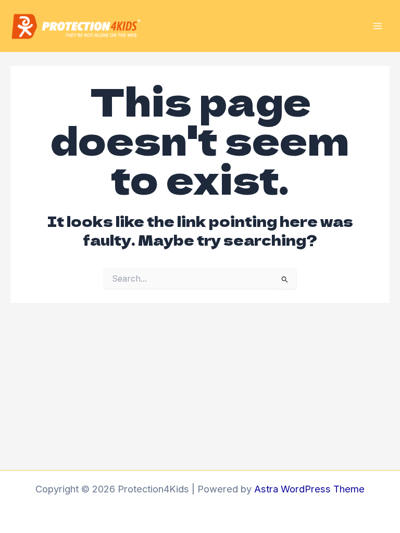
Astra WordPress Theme (309, 488)
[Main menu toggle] (378, 26)
